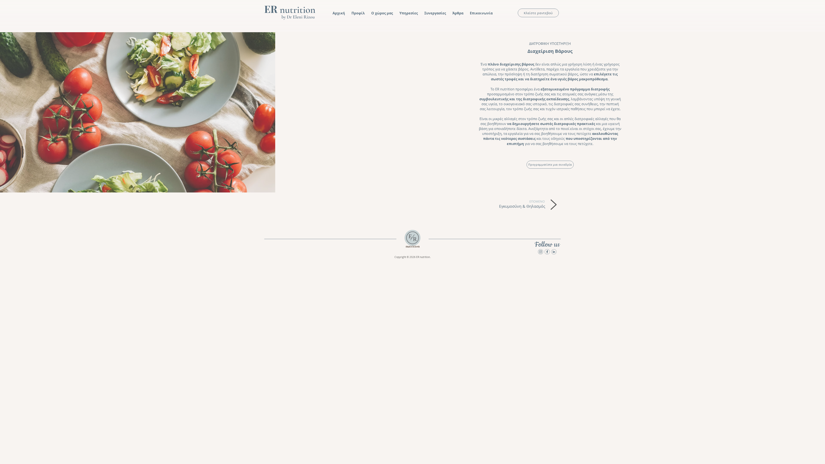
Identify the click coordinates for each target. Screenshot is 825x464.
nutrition (289, 10)
